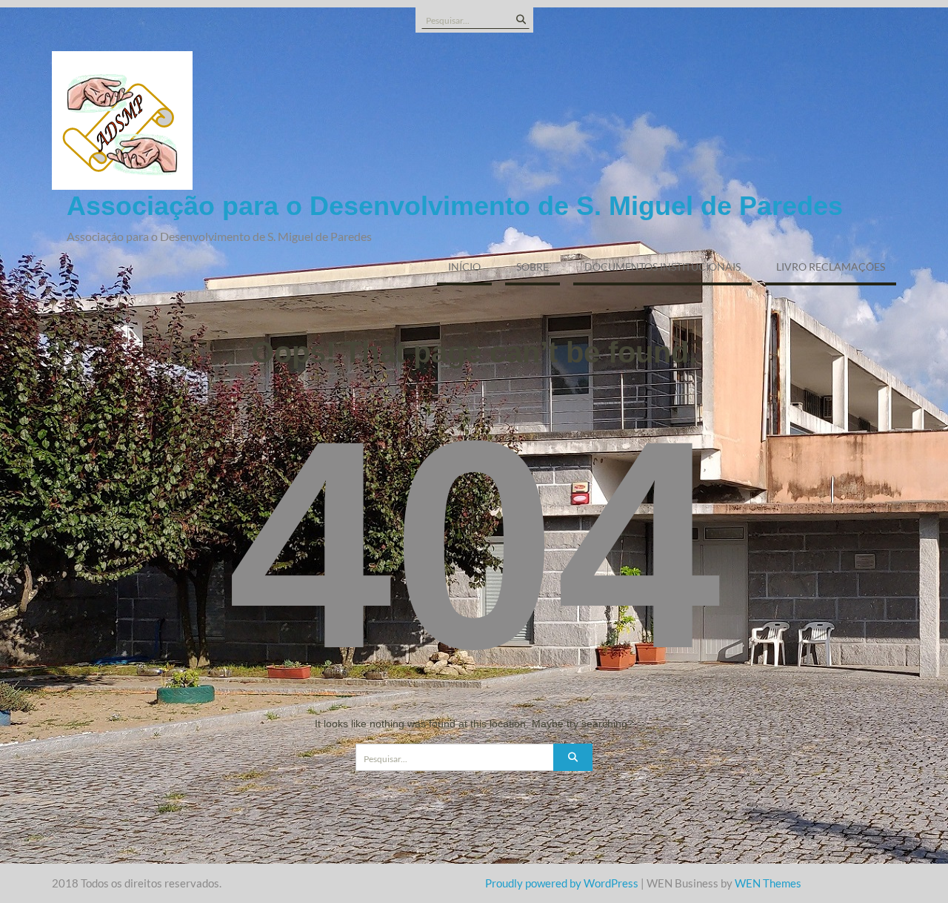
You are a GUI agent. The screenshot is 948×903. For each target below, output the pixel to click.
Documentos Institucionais (662, 266)
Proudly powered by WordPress (561, 883)
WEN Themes (768, 883)
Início (464, 266)
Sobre (532, 266)
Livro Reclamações (830, 266)
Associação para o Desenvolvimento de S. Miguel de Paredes (455, 206)
